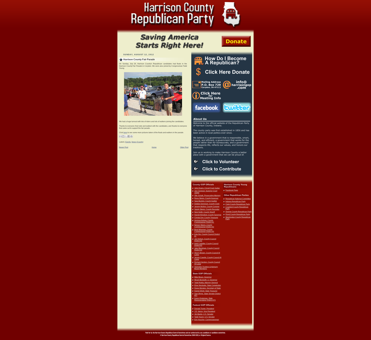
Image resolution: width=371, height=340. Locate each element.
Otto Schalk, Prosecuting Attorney (207, 195)
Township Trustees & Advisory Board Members (206, 268)
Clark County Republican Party (237, 204)
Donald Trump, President (204, 309)
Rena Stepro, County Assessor (206, 198)
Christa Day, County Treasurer (206, 217)
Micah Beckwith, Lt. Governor (205, 280)
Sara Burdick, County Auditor (205, 201)
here (125, 132)
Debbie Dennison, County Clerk (206, 204)
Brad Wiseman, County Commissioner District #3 (204, 230)
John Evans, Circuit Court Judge (207, 188)
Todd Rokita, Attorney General (206, 283)
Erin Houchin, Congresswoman (206, 320)
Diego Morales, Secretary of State (207, 288)
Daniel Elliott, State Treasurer (205, 291)
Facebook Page (231, 190)
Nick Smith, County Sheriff (204, 212)
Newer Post (123, 147)
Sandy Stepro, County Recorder (206, 209)
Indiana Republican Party (235, 201)
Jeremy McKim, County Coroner (206, 206)
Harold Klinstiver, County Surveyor (207, 215)
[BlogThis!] (123, 136)
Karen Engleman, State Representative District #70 (205, 299)
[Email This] (120, 136)
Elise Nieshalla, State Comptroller (207, 285)
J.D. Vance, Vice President (204, 311)
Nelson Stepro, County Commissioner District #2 (204, 226)
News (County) (137, 142)
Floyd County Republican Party (237, 214)
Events (128, 142)
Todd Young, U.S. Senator (204, 317)
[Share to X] (125, 136)
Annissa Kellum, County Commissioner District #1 (204, 221)
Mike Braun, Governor (203, 277)
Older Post (184, 147)
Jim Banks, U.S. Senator (203, 314)
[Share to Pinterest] (131, 136)
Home (154, 147)
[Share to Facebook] (128, 136)
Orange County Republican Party (238, 212)
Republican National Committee (238, 199)
